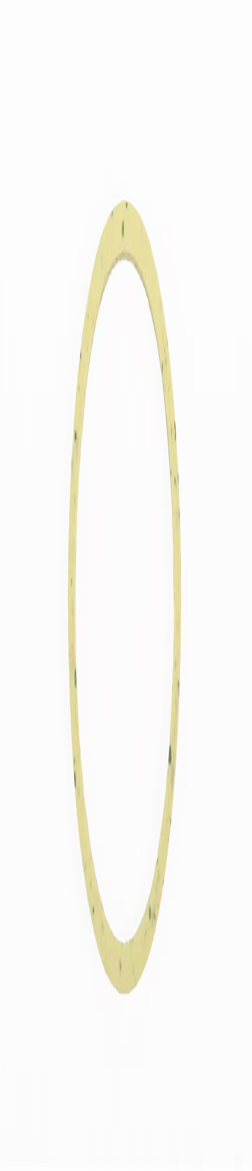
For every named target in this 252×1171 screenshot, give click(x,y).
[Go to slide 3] (6, 534)
